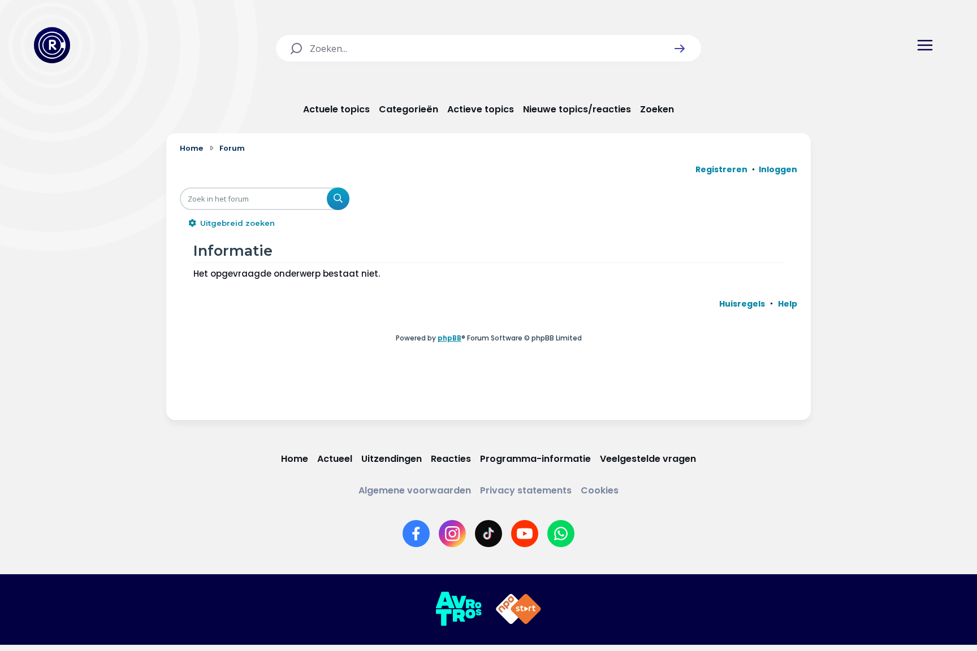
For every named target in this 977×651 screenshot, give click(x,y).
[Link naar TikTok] (488, 533)
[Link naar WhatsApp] (560, 533)
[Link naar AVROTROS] (458, 609)
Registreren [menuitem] (721, 169)
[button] (680, 48)
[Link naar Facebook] (416, 533)
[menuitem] (742, 303)
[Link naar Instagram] (452, 533)
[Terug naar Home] (52, 45)
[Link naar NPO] (518, 609)
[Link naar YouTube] (524, 533)
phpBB (449, 338)
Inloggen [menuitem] (778, 169)
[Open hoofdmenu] (925, 45)
